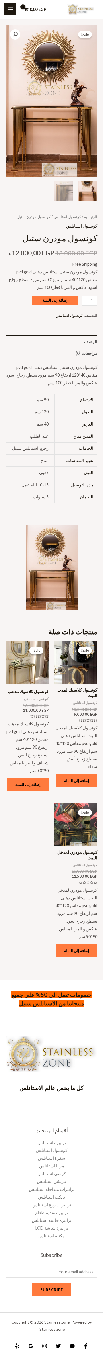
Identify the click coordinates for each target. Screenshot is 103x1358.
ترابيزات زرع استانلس (51, 1204)
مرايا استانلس (51, 1165)
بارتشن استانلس (51, 1181)
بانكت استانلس (51, 1197)
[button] (15, 34)
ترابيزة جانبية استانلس (51, 1220)
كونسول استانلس (67, 216)
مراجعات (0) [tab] (86, 353)
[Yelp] (17, 1346)
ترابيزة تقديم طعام (51, 1212)
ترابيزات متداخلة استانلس (51, 1189)
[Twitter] (58, 1346)
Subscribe (51, 1289)
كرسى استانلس (51, 1173)
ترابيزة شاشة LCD (51, 1228)
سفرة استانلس (51, 1158)
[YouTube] (72, 1346)
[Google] (30, 1346)
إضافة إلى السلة (55, 300)
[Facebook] (85, 1346)
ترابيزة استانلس (51, 1142)
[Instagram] (44, 1346)
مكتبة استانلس (51, 1235)
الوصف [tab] (90, 341)
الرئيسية (90, 216)
